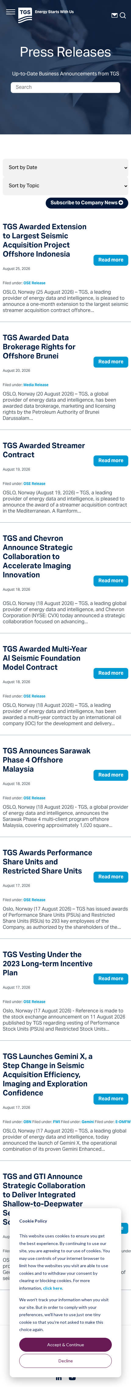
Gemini (88, 1122)
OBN (27, 1122)
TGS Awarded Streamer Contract (44, 451)
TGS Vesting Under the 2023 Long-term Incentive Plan (48, 964)
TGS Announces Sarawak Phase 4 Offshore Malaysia (46, 761)
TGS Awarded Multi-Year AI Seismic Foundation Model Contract (45, 659)
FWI (56, 1122)
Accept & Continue (65, 1344)
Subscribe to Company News (85, 203)
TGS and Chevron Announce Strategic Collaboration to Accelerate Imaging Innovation (38, 557)
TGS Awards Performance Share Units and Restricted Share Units (47, 863)
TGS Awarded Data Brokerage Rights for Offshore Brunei (39, 348)
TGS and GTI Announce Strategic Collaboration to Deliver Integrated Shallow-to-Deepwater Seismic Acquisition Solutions (44, 1200)
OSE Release (34, 283)
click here (52, 1288)
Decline (65, 1360)
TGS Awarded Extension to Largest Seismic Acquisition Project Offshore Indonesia (45, 241)
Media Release (35, 385)
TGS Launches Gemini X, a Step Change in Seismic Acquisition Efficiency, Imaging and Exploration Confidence (48, 1076)
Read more (110, 260)
